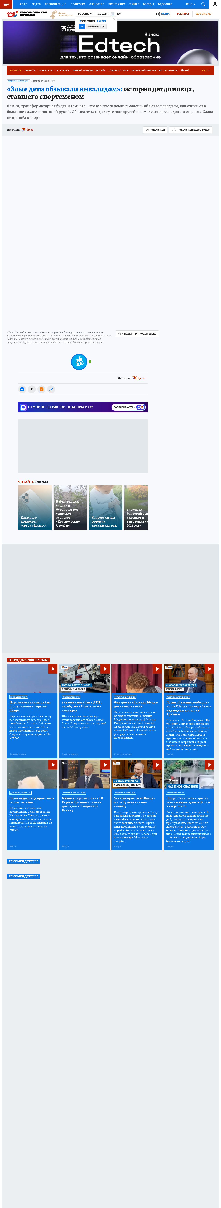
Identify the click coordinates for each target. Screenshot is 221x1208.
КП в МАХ (101, 70)
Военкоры (63, 70)
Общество (96, 4)
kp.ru (30, 130)
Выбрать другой (96, 26)
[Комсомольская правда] (27, 13)
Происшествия (168, 70)
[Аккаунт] (215, 4)
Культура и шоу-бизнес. (125, 697)
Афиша (185, 70)
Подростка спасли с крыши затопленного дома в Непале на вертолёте (188, 802)
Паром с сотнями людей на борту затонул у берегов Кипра (30, 706)
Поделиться (157, 130)
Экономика (116, 4)
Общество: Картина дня (18, 81)
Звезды (148, 4)
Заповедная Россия (144, 70)
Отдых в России (119, 70)
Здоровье (165, 4)
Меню (6, 4)
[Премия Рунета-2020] (60, 14)
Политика (77, 4)
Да (82, 26)
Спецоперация (55, 4)
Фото (23, 4)
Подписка (203, 13)
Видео (36, 4)
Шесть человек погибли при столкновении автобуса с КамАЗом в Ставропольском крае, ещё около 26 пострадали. (84, 721)
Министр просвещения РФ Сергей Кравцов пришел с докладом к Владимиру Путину (82, 804)
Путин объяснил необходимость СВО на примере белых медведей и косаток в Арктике (188, 708)
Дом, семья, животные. (20, 793)
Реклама (183, 13)
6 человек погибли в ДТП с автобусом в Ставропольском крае (82, 706)
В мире (134, 4)
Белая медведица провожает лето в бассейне (31, 800)
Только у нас (46, 70)
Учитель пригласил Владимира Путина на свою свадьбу (134, 802)
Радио (165, 13)
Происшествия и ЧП (18, 697)
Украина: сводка (83, 70)
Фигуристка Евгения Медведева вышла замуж (136, 704)
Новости (30, 70)
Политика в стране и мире (178, 697)
